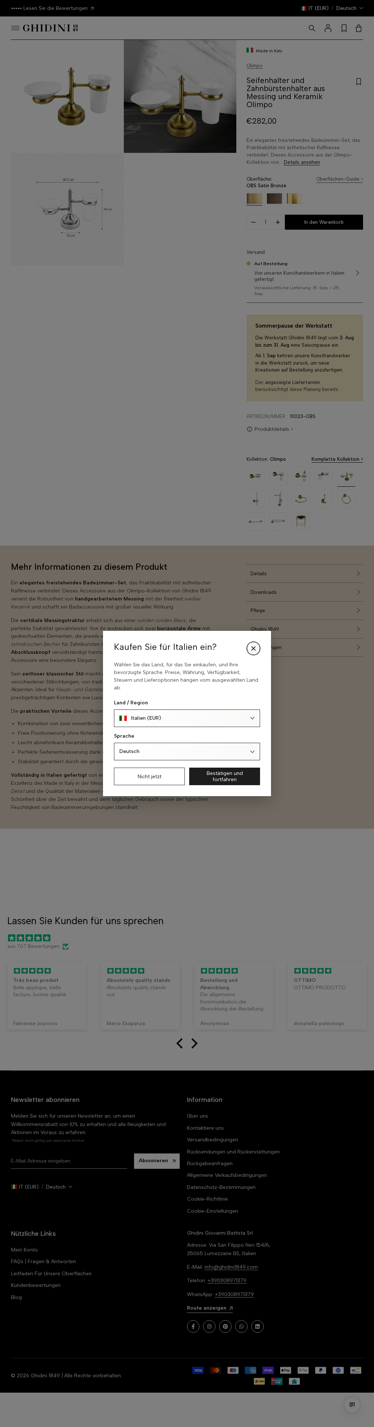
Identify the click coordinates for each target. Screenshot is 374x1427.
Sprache (124, 736)
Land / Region (131, 703)
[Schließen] (253, 648)
